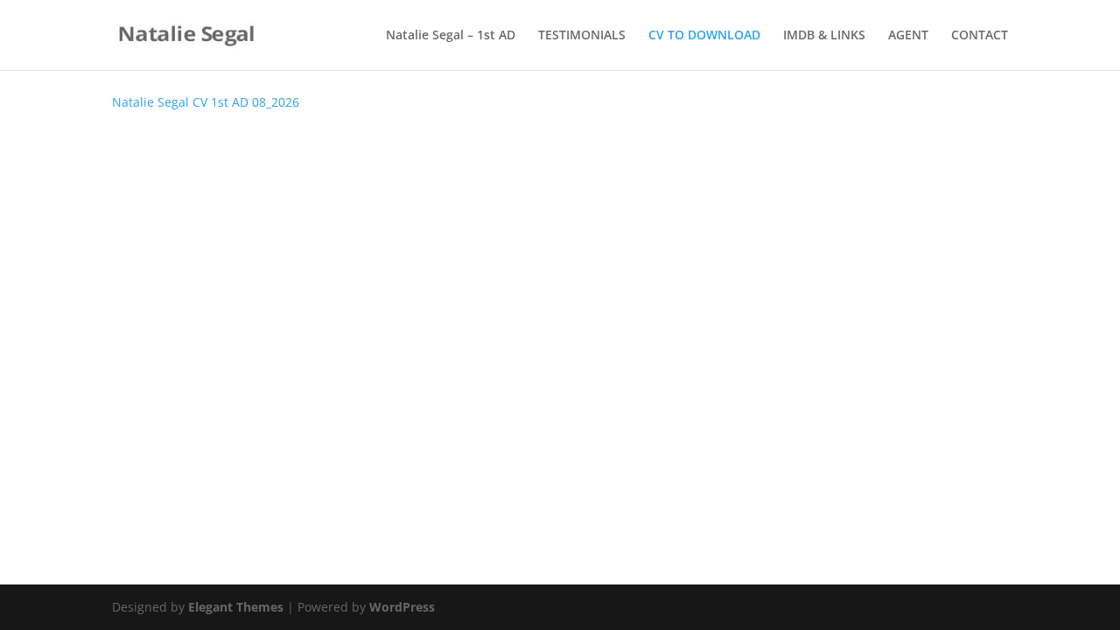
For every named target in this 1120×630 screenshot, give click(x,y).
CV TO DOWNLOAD (704, 36)
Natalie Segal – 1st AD (450, 36)
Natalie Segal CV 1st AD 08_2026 (205, 102)
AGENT (908, 36)
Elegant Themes (236, 606)
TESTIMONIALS (582, 36)
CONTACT (979, 36)
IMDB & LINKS (824, 36)
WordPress (402, 606)
